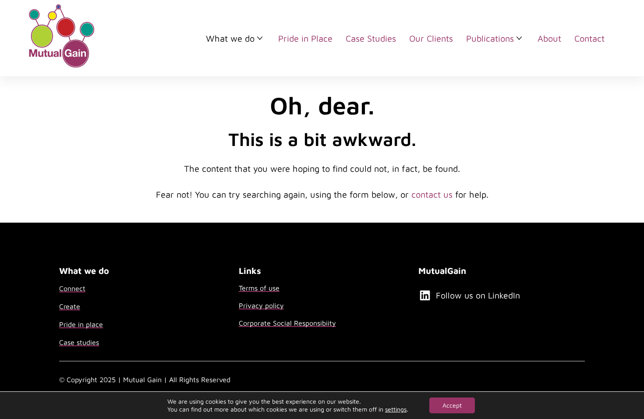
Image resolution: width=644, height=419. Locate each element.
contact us (432, 194)
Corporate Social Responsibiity (287, 323)
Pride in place (81, 324)
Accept (452, 405)
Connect (72, 288)
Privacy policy (261, 305)
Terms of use (259, 288)
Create (69, 306)
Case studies (79, 342)
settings (396, 409)
